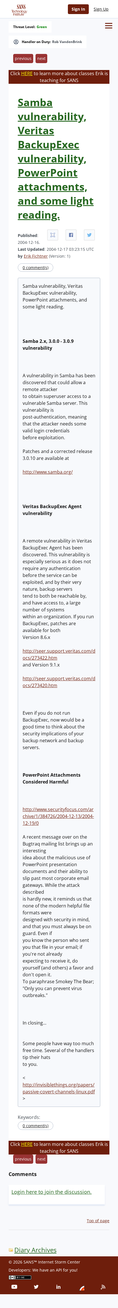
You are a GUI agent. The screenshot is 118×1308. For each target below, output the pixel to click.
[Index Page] (18, 9)
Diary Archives (35, 1249)
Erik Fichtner (36, 256)
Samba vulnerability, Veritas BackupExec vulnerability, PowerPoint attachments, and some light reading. (56, 158)
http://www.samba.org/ (48, 472)
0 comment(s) (35, 267)
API (59, 1270)
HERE (27, 73)
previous (23, 58)
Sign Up (101, 9)
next (41, 58)
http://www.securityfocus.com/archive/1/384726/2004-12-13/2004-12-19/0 (58, 816)
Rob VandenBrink (67, 42)
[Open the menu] (108, 26)
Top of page (98, 1220)
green (42, 27)
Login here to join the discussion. (51, 1191)
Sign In (78, 9)
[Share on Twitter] (89, 235)
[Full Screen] (52, 235)
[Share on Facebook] (71, 235)
